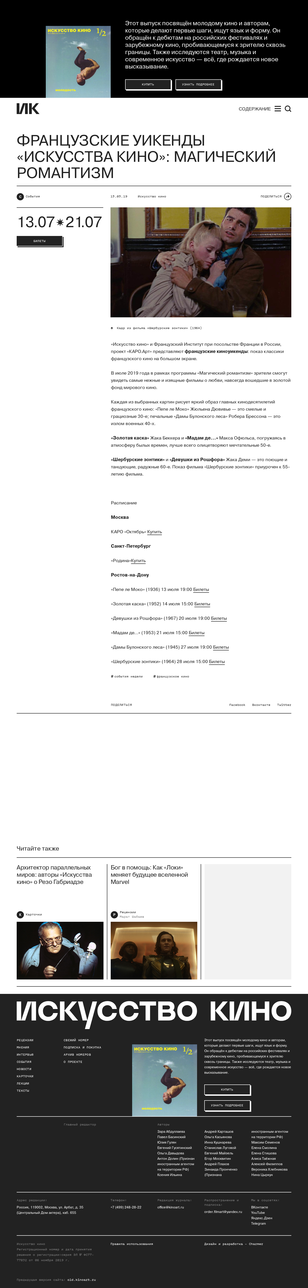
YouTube (258, 1212)
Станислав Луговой (220, 1148)
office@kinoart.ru (170, 1207)
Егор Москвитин (218, 1158)
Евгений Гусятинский (174, 1148)
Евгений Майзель (219, 1153)
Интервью (25, 1054)
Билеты (201, 589)
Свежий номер (76, 1040)
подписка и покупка (82, 1047)
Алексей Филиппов (267, 1164)
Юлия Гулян (166, 1142)
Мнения (23, 1047)
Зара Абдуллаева (171, 1131)
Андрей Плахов (217, 1164)
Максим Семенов (265, 1142)
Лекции (23, 1083)
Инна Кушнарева (218, 1142)
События (33, 196)
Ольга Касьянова (218, 1137)
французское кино (173, 676)
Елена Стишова (263, 1153)
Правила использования (131, 1244)
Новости (24, 1069)
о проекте (73, 1062)
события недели (128, 676)
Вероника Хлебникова (269, 1169)
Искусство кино (152, 196)
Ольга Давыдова (170, 1153)
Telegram (258, 1223)
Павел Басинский (171, 1137)
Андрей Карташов (219, 1131)
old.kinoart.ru (81, 1279)
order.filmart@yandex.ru (223, 1212)
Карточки (34, 914)
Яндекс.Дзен (261, 1218)
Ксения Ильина (169, 1175)
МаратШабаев (132, 916)
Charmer (256, 1244)
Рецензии (128, 912)
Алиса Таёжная (263, 1158)
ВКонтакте (259, 1207)
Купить (154, 532)
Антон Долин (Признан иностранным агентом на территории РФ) (176, 1164)
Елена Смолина (264, 1148)
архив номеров (77, 1054)
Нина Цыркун (262, 1175)
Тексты (23, 1090)
